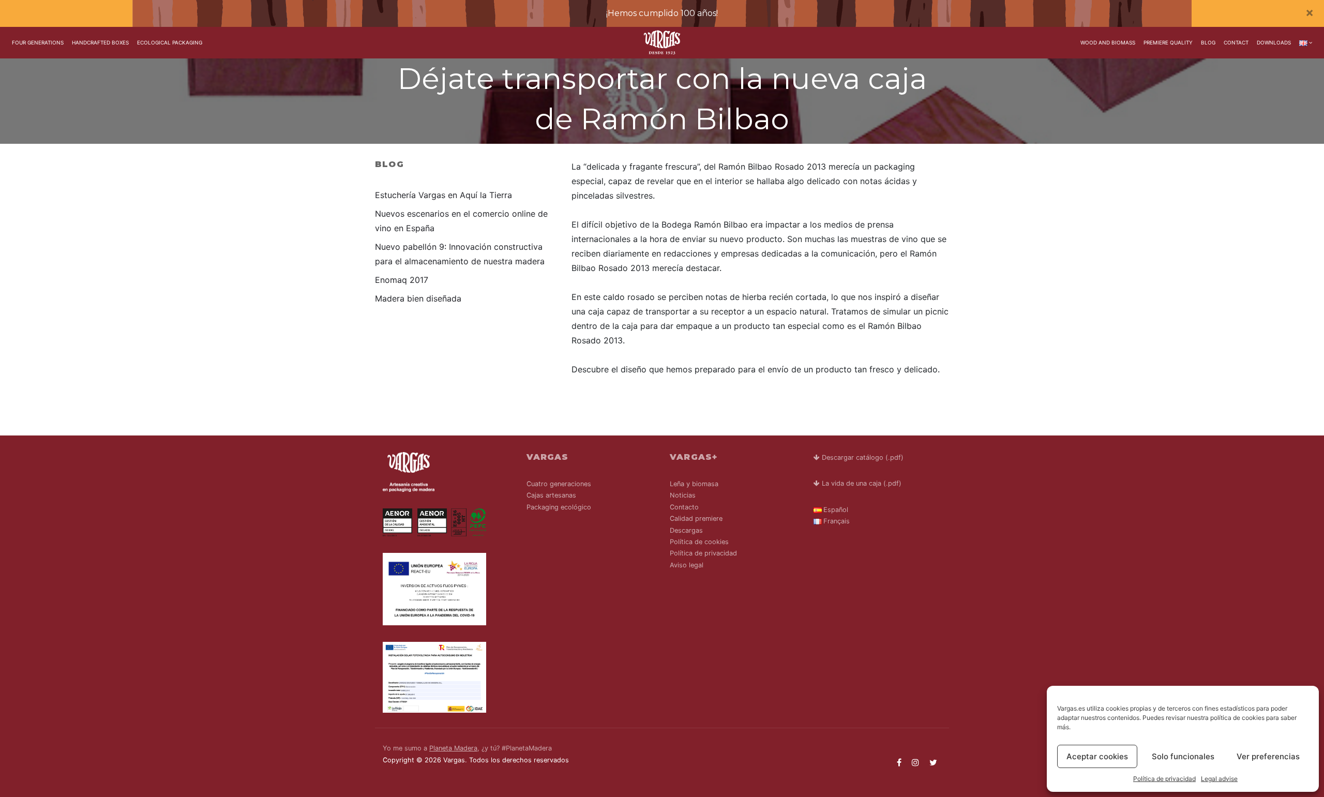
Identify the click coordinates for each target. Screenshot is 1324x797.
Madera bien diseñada (418, 298)
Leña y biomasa (694, 484)
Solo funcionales (1183, 756)
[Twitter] (933, 762)
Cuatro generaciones (558, 484)
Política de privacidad (1164, 779)
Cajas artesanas (551, 495)
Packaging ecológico (558, 507)
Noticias (683, 495)
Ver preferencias (1268, 756)
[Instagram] (915, 762)
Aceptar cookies (1097, 756)
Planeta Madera (453, 748)
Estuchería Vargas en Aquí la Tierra (443, 195)
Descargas (686, 530)
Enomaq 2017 (401, 280)
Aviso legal (686, 565)
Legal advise (1219, 779)
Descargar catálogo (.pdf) (862, 457)
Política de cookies (699, 542)
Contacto (684, 507)
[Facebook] (899, 762)
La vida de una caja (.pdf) (860, 483)
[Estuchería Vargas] (662, 43)
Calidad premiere (696, 518)
